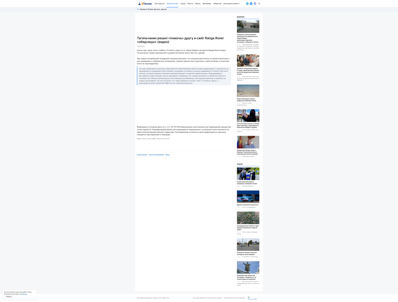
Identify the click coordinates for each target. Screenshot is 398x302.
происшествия (142, 154)
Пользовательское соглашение (234, 298)
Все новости (159, 4)
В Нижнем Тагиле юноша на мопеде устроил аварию (247, 253)
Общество (217, 4)
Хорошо (9, 296)
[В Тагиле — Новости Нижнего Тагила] (144, 3)
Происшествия (172, 4)
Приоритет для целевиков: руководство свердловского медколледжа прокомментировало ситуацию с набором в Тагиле (247, 38)
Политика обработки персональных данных (207, 298)
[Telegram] (247, 3)
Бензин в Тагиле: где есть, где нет (153, 9)
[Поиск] (259, 3)
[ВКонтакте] (251, 3)
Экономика (207, 4)
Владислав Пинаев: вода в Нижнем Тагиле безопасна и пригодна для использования (247, 152)
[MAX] (254, 3)
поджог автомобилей (156, 154)
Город (183, 4)
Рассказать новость (231, 4)
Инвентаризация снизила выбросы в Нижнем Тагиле (246, 99)
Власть (190, 4)
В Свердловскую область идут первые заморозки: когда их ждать (248, 227)
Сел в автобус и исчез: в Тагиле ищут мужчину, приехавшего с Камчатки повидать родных (248, 125)
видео (168, 154)
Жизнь (197, 4)
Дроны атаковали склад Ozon (247, 205)
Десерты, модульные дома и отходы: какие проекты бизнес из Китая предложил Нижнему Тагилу (248, 71)
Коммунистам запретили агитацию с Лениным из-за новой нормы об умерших (246, 277)
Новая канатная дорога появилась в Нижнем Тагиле (247, 182)
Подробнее (23, 294)
